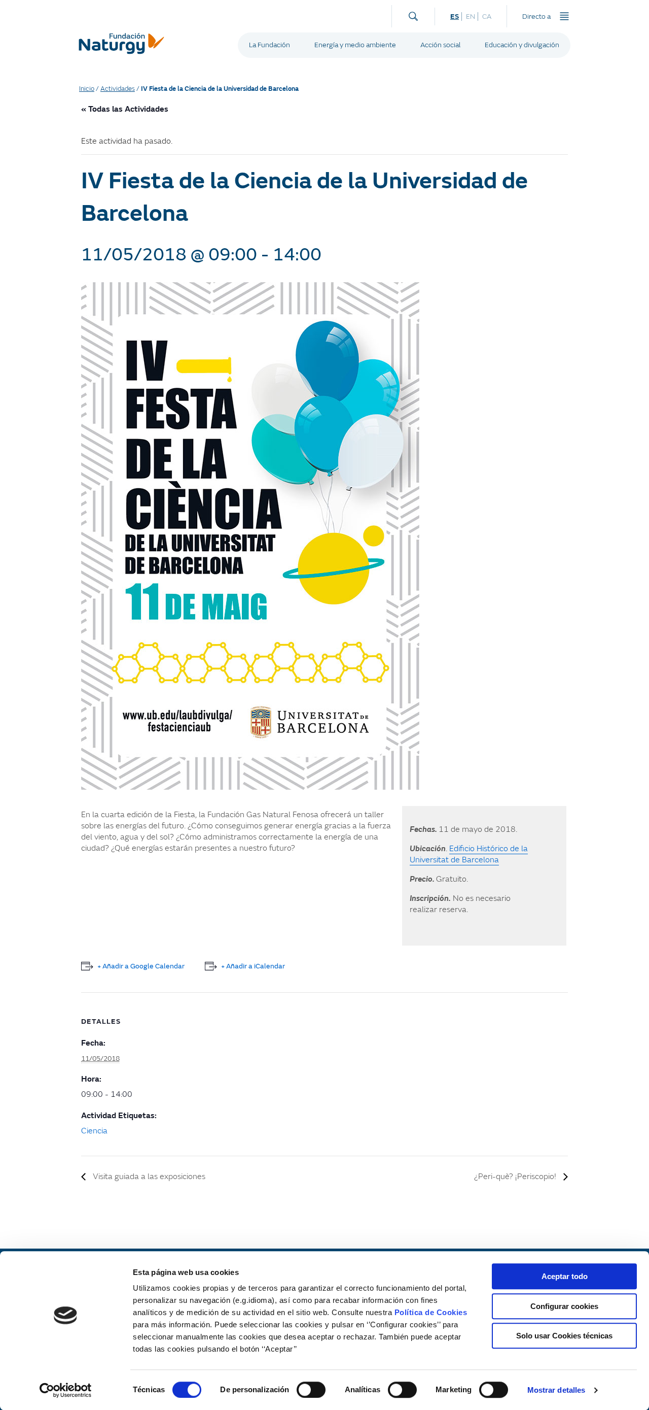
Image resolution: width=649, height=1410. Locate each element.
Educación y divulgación (522, 45)
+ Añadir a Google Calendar (141, 966)
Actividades (117, 89)
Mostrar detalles (556, 1390)
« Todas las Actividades (124, 109)
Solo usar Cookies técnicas (564, 1335)
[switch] (311, 1390)
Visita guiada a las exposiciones (148, 1176)
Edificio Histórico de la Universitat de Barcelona (469, 854)
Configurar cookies (564, 1306)
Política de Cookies (430, 1312)
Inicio (86, 89)
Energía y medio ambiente (355, 45)
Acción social (440, 45)
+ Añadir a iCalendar (253, 966)
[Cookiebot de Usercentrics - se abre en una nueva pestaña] (65, 1390)
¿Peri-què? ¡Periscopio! (516, 1176)
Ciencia (94, 1131)
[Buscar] (413, 14)
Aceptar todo (565, 1276)
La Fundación (269, 45)
